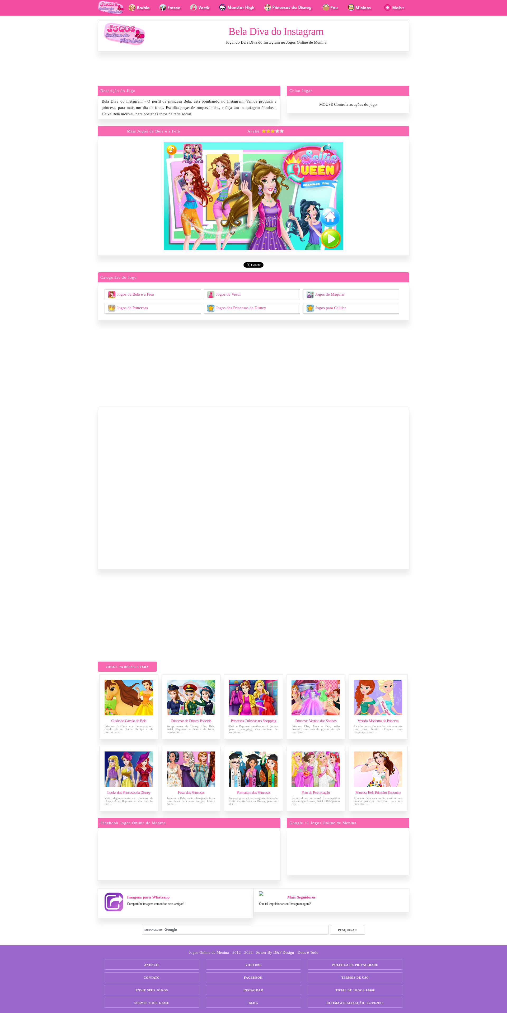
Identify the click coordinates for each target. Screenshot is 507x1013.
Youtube (253, 964)
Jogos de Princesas (132, 307)
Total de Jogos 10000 (355, 990)
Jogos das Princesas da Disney (241, 307)
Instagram (253, 990)
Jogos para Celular (330, 307)
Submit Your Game (151, 1003)
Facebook (253, 977)
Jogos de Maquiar (330, 294)
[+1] (368, 850)
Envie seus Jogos (152, 990)
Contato (152, 977)
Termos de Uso (355, 977)
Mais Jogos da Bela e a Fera (153, 131)
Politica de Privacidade (355, 964)
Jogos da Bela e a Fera (135, 294)
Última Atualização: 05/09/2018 (355, 1003)
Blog (253, 1003)
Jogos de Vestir (228, 294)
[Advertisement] (253, 70)
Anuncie (151, 964)
